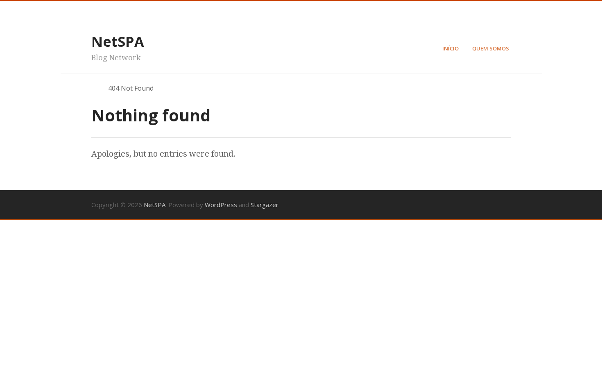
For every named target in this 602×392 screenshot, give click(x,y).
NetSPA (117, 41)
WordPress (221, 205)
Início (450, 48)
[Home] (95, 88)
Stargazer (264, 205)
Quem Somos (490, 48)
